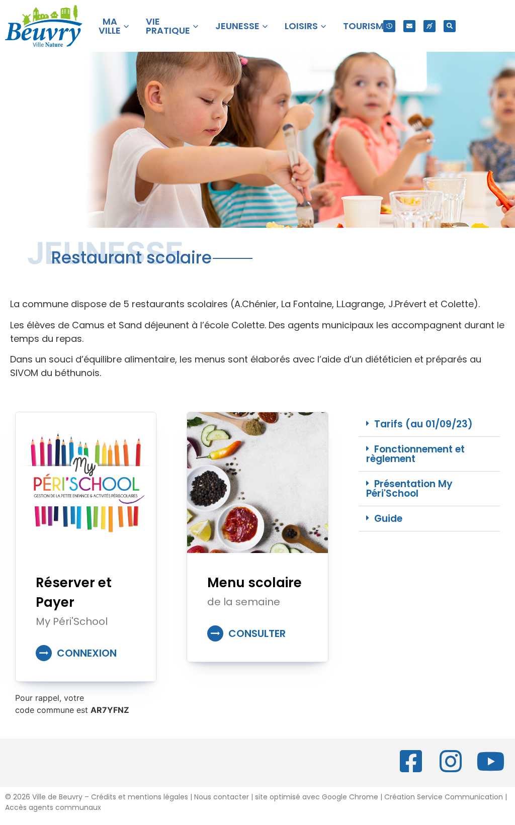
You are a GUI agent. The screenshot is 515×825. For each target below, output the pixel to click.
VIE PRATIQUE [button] (168, 26)
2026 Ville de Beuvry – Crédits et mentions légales (99, 797)
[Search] (450, 26)
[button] (429, 424)
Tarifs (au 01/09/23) (423, 424)
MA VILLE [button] (110, 26)
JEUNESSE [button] (237, 26)
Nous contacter (221, 797)
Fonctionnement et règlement (415, 454)
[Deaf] (429, 26)
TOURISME (366, 26)
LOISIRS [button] (301, 26)
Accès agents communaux (53, 807)
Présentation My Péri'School (409, 488)
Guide (388, 518)
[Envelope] (409, 26)
